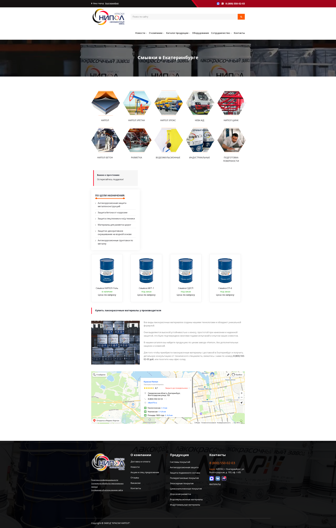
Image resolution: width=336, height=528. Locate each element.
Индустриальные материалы (185, 504)
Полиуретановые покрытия (184, 478)
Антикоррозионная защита (184, 467)
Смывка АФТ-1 (146, 288)
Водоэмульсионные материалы (186, 499)
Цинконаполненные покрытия (186, 488)
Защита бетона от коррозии (112, 212)
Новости (140, 32)
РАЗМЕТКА (136, 157)
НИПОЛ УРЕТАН (136, 120)
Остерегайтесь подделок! (110, 179)
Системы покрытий (180, 462)
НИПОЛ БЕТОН (105, 157)
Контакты (239, 32)
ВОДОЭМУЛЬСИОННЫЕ (168, 157)
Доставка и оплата (140, 461)
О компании (155, 32)
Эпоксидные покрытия (181, 483)
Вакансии (135, 483)
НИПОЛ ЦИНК (231, 120)
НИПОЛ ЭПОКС (168, 120)
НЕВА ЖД (199, 120)
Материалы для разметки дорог (114, 224)
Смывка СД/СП (185, 288)
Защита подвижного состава (185, 472)
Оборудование (200, 32)
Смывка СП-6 (225, 288)
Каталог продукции (177, 32)
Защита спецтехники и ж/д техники (116, 218)
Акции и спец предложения (145, 472)
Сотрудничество (220, 32)
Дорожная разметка (180, 494)
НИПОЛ (105, 120)
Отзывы (135, 477)
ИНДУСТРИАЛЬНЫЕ (199, 157)
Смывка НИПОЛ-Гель (107, 288)
